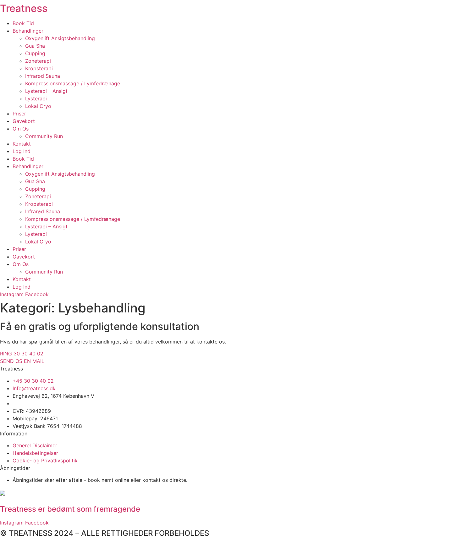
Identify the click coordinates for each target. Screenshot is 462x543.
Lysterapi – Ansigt (46, 91)
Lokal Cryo (38, 106)
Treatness (23, 8)
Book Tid (23, 23)
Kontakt (22, 144)
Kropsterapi (39, 68)
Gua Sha (35, 46)
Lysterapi (36, 98)
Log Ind (21, 151)
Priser (19, 113)
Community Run (44, 136)
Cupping (35, 53)
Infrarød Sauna (42, 76)
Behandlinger (28, 31)
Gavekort (24, 121)
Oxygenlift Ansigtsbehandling (60, 38)
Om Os (21, 128)
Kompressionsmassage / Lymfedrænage (72, 83)
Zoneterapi (38, 61)
